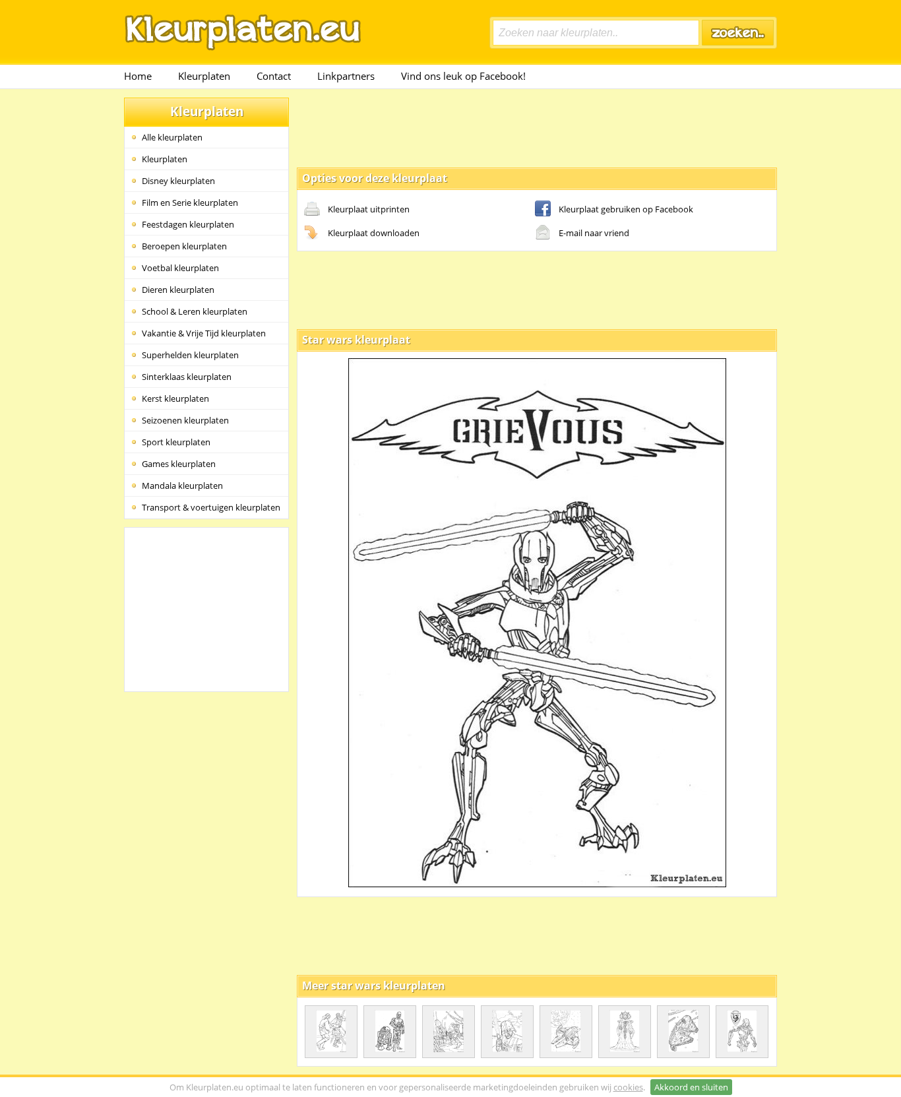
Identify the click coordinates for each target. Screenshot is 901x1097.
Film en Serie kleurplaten (190, 202)
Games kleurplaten (179, 464)
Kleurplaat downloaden (373, 233)
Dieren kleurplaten (178, 290)
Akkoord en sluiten (691, 1087)
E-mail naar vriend (594, 233)
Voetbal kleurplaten (180, 268)
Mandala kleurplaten (182, 485)
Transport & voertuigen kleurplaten (211, 507)
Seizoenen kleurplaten (185, 420)
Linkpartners (346, 75)
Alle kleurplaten (172, 137)
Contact (274, 75)
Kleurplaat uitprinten (369, 209)
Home (138, 75)
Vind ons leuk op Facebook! (463, 75)
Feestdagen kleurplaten (188, 224)
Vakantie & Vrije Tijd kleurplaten (204, 333)
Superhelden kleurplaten (190, 355)
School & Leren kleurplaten (194, 311)
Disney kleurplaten (178, 181)
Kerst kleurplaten (175, 398)
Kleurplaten (204, 75)
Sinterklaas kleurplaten (187, 377)
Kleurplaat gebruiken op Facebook (626, 209)
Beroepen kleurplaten (184, 246)
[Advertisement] (537, 127)
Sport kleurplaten (176, 442)
